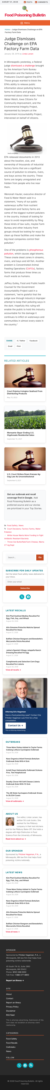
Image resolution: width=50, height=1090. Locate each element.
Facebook (33, 341)
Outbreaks (10, 1047)
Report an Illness (13, 1002)
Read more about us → (16, 839)
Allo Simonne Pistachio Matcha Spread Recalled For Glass (23, 628)
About (9, 994)
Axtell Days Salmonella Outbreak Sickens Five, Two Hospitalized (24, 771)
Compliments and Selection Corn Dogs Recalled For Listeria (22, 662)
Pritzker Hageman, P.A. (29, 854)
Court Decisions (14, 529)
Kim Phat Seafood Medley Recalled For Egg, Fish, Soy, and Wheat (23, 617)
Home (7, 29)
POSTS (29, 2)
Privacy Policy (12, 1007)
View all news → (13, 932)
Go (39, 557)
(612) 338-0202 (19, 972)
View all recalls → (13, 670)
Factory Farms (28, 529)
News (21, 525)
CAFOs (30, 268)
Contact (9, 998)
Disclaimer (10, 1011)
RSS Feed (10, 1015)
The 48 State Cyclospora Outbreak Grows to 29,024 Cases (24, 794)
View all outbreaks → (15, 801)
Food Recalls (11, 1043)
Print (19, 346)
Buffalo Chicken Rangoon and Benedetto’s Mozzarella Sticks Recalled (24, 640)
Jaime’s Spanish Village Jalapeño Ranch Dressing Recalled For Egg (23, 651)
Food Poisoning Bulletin (25, 15)
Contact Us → (15, 725)
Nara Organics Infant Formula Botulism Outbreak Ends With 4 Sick (22, 760)
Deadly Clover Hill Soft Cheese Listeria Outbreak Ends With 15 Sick (23, 783)
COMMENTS (43, 2)
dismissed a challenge (23, 65)
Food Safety (12, 525)
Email (10, 346)
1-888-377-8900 (22, 975)
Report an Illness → (15, 980)
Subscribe (25, 588)
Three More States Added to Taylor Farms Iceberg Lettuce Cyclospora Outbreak (24, 748)
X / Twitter (21, 341)
